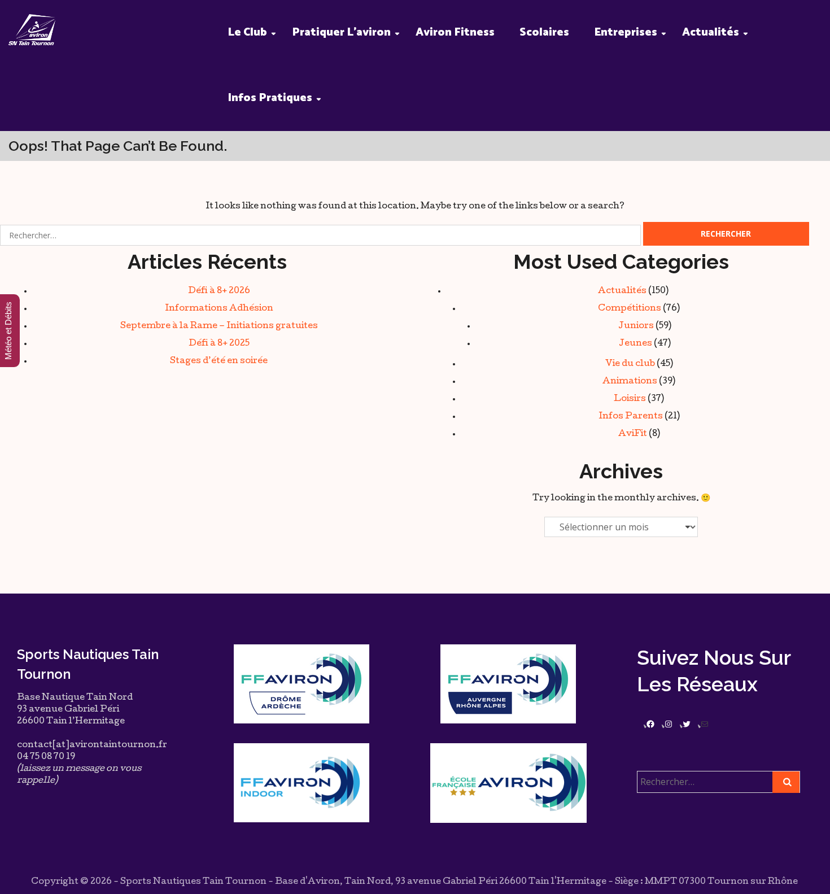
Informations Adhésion (219, 308)
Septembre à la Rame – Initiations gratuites (219, 326)
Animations (629, 381)
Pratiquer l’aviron (341, 32)
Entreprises (625, 32)
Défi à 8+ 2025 (219, 343)
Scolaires (544, 32)
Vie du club (630, 364)
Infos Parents (631, 416)
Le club (247, 32)
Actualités (710, 32)
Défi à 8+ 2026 (219, 291)
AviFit (632, 434)
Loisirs (630, 399)
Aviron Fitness (455, 32)
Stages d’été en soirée (219, 361)
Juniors (636, 326)
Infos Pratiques (270, 98)
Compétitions (629, 308)
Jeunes (635, 343)
